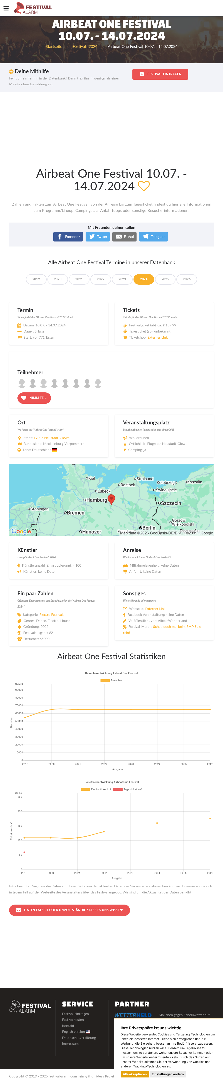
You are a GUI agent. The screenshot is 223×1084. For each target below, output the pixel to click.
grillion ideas (94, 1076)
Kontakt (68, 1026)
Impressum (70, 1043)
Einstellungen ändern (168, 1074)
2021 (79, 279)
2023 (122, 279)
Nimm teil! (38, 398)
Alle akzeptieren (135, 1074)
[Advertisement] (111, 124)
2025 (165, 279)
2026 (187, 279)
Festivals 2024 (85, 47)
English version (74, 1031)
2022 (101, 279)
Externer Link (157, 337)
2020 (58, 279)
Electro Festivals (51, 614)
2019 (36, 279)
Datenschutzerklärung (79, 1038)
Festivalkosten (73, 1020)
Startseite (54, 47)
